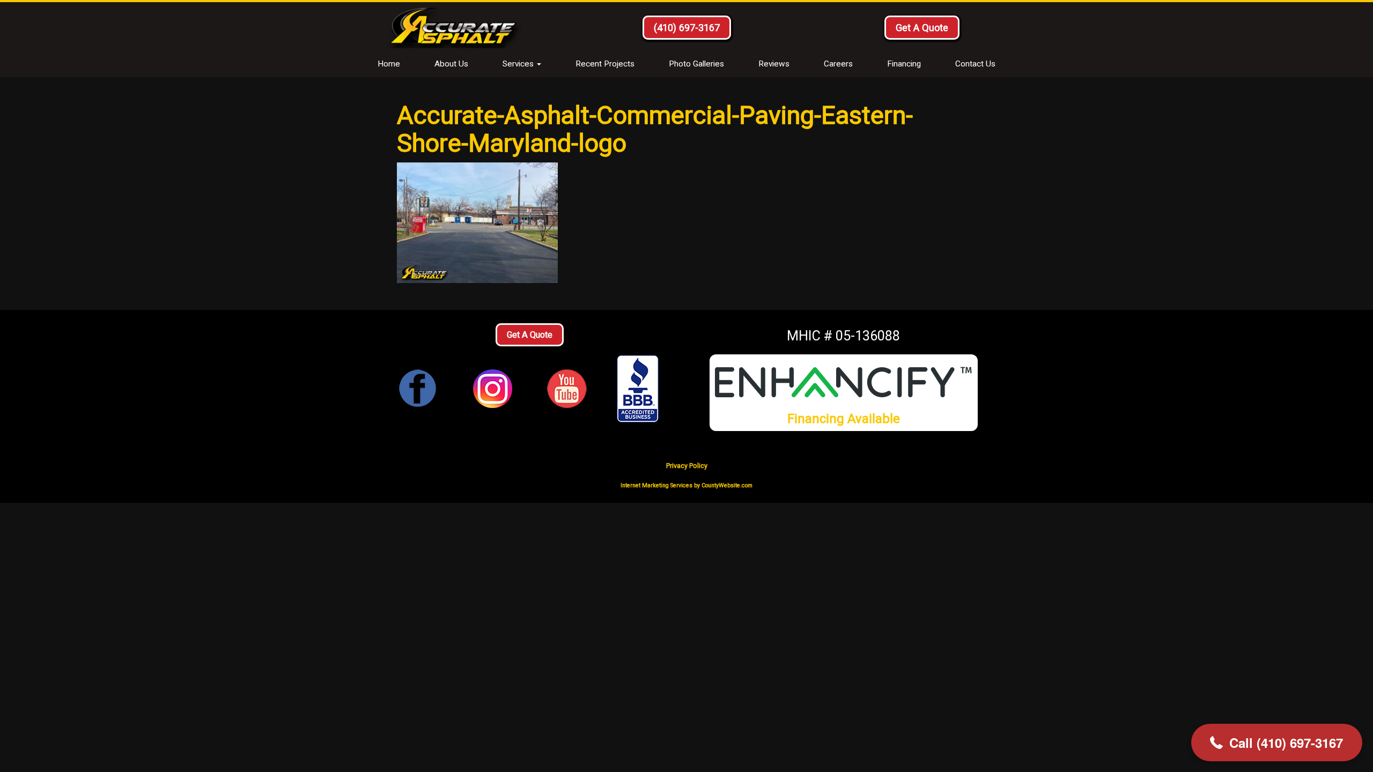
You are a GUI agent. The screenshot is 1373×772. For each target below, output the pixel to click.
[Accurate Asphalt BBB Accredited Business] (641, 388)
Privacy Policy (686, 466)
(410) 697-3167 (687, 27)
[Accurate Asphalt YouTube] (567, 388)
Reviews (773, 64)
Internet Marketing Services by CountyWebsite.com (686, 485)
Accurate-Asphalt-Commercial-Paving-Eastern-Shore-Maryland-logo (655, 129)
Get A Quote (922, 27)
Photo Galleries (696, 64)
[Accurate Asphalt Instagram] (492, 388)
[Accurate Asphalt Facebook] (418, 388)
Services (519, 64)
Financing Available (843, 418)
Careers (838, 64)
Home (389, 64)
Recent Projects (604, 64)
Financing (904, 64)
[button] (1276, 742)
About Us (451, 64)
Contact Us (975, 64)
